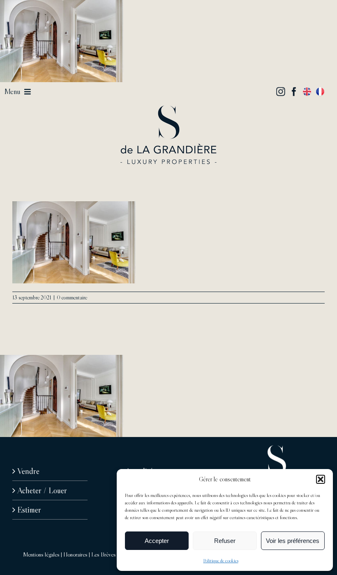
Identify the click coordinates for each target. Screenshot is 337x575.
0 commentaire (72, 297)
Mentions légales (41, 554)
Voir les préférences (292, 540)
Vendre (28, 471)
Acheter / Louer (42, 490)
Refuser (224, 540)
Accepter (157, 540)
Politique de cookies (220, 560)
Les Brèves (103, 554)
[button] (320, 479)
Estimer (29, 510)
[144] (168, 109)
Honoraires (75, 554)
